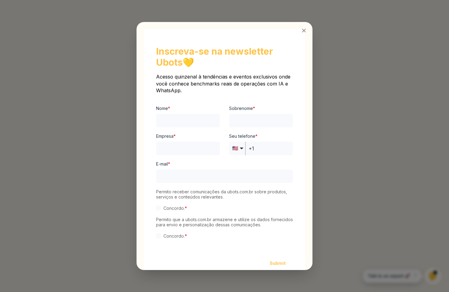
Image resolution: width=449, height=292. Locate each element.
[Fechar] (304, 30)
